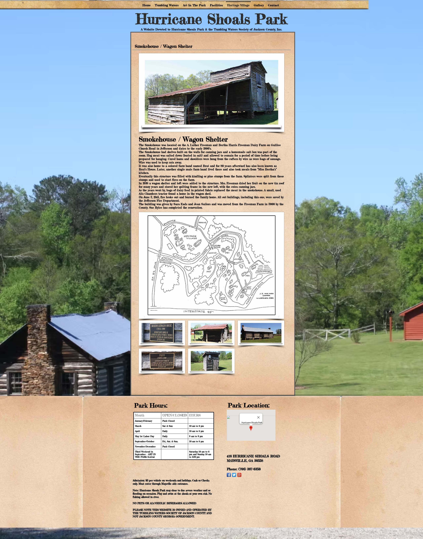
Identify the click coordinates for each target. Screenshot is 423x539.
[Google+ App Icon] (239, 475)
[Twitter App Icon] (234, 475)
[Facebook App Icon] (229, 475)
